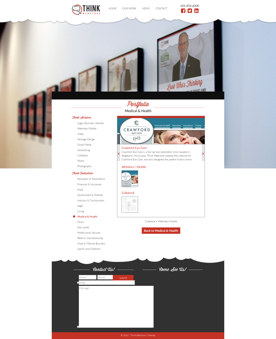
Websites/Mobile (167, 221)
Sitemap (151, 335)
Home (112, 8)
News (146, 8)
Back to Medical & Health (161, 230)
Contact (161, 8)
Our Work (129, 8)
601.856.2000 (189, 6)
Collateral (150, 221)
